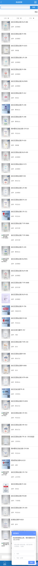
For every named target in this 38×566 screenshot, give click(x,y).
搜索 (33, 7)
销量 (18, 18)
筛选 (36, 12)
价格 (5, 18)
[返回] (2, 2)
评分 (30, 18)
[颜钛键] (35, 2)
